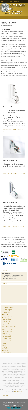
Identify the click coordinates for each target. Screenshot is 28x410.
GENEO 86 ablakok (6, 311)
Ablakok (2, 1)
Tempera (19, 397)
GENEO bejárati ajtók (7, 329)
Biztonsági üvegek (6, 319)
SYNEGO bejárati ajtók (7, 328)
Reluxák (4, 341)
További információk (15, 407)
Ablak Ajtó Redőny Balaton (14, 7)
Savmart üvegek (6, 323)
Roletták (4, 343)
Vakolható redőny (6, 336)
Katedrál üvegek (6, 321)
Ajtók (7, 1)
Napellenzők (5, 350)
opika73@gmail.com (18, 391)
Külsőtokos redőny (6, 335)
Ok (8, 407)
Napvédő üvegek (6, 317)
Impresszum (5, 394)
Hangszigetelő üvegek (7, 316)
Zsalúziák (4, 345)
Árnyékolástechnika (14, 1)
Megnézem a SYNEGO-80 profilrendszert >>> (14, 173)
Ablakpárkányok (6, 312)
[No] (26, 404)
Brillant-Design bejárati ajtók (9, 326)
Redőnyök (4, 333)
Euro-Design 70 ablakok (8, 307)
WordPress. (24, 397)
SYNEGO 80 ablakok (7, 309)
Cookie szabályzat (6, 395)
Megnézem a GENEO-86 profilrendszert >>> (13, 226)
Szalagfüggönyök (6, 347)
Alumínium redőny (6, 338)
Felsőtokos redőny (6, 340)
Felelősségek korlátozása (15, 394)
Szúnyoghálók (5, 348)
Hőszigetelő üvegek (6, 314)
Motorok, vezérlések (7, 352)
